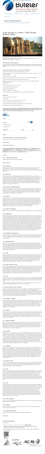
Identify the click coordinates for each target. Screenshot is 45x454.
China (5, 22)
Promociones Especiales (18, 13)
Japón (14, 22)
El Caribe (22, 22)
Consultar (5, 112)
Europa (7, 22)
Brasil (25, 22)
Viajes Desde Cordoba (35, 13)
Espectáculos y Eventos (8, 13)
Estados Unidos (18, 22)
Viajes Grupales (7, 16)
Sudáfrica (28, 22)
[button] (6, 46)
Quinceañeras (26, 13)
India (12, 22)
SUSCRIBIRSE (28, 424)
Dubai (10, 22)
